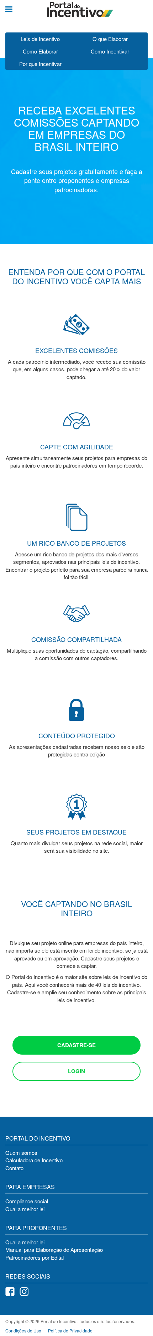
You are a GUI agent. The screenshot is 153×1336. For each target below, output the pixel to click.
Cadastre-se (76, 1045)
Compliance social (26, 1201)
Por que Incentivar (40, 63)
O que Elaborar (110, 38)
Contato (14, 1168)
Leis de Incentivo (40, 38)
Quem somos (21, 1152)
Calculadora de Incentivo (34, 1160)
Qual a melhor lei (24, 1209)
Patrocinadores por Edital (34, 1257)
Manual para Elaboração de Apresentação (54, 1249)
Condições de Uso (23, 1330)
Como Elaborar (40, 51)
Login (76, 1071)
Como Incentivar (110, 51)
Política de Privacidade (70, 1330)
